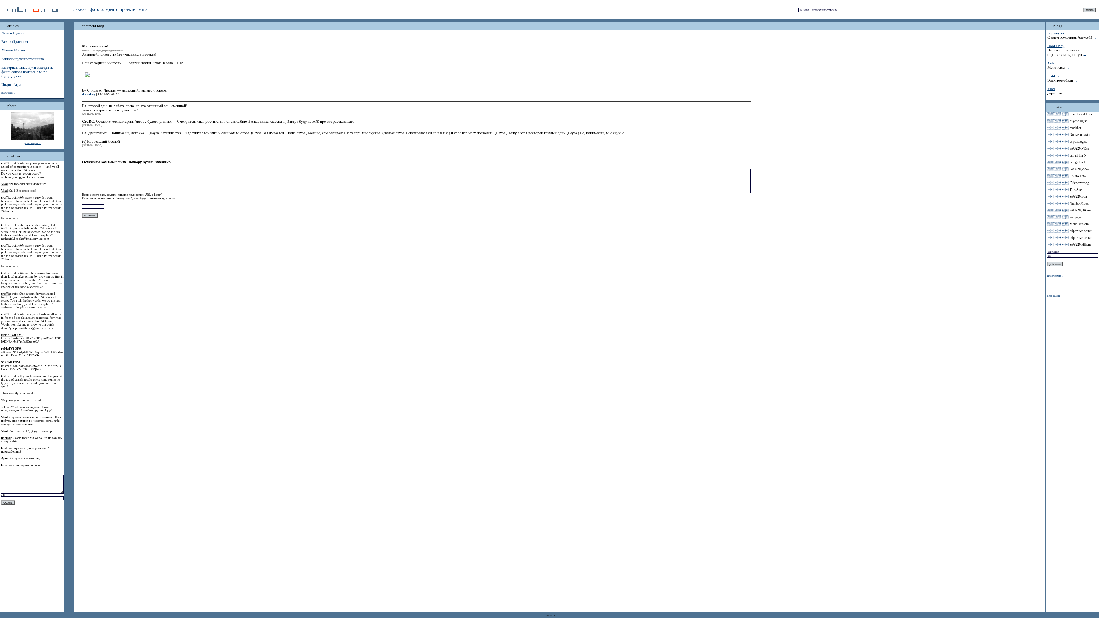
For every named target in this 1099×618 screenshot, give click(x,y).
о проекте (125, 9)
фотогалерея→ (32, 143)
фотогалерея (102, 9)
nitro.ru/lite (1053, 295)
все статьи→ (8, 92)
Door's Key (1055, 46)
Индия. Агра (11, 85)
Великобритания (14, 42)
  (1058, 114)
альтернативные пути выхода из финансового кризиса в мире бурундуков (27, 72)
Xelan (1052, 63)
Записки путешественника (22, 59)
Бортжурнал (1057, 33)
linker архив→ (1055, 275)
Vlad (1051, 89)
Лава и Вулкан (12, 33)
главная (79, 9)
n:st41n (1053, 76)
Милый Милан (13, 50)
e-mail (144, 9)
